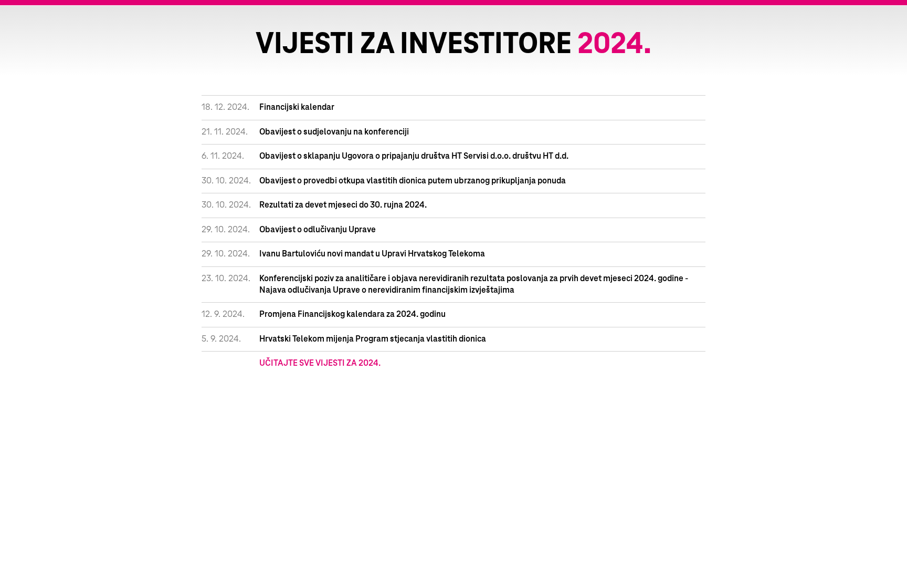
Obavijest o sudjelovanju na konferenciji (334, 132)
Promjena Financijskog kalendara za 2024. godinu (352, 314)
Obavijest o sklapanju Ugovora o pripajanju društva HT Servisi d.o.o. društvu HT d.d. (413, 156)
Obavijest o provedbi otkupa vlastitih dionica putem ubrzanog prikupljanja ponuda (412, 181)
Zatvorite (886, 26)
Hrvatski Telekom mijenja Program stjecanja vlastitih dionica (372, 339)
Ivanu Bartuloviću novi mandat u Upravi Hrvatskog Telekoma (372, 254)
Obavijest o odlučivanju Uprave (317, 229)
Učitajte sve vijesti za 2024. (320, 363)
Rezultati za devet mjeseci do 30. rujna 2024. (343, 205)
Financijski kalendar (296, 107)
